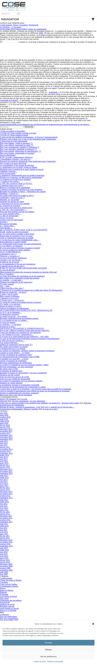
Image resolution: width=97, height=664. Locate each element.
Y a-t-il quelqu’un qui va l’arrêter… (14, 320)
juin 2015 (4, 443)
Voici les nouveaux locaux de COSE (14, 377)
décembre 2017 (6, 429)
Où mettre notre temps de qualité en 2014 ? (17, 195)
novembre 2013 (6, 471)
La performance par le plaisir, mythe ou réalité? (18, 167)
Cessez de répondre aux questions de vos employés (20, 332)
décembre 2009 (6, 564)
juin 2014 (4, 457)
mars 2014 (4, 463)
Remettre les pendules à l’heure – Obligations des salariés (23, 191)
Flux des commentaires (9, 618)
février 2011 (5, 536)
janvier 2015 (5, 447)
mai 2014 (3, 459)
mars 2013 (4, 485)
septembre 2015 (6, 439)
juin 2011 (3, 528)
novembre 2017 (6, 431)
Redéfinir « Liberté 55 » (9, 193)
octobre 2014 (5, 451)
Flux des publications (8, 616)
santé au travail (79, 124)
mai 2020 (3, 413)
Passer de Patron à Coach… (11, 306)
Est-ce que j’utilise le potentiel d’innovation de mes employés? (25, 330)
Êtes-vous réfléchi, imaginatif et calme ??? (16, 145)
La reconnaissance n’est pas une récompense (17, 264)
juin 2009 (4, 574)
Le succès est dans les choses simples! (15, 250)
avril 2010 (4, 556)
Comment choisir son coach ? (11, 185)
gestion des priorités (32, 124)
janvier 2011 (5, 538)
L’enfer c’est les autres (9, 294)
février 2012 (5, 512)
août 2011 (4, 524)
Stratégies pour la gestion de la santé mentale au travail (21, 169)
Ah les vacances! (7, 218)
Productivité (33, 25)
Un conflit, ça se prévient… (11, 304)
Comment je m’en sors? (9, 298)
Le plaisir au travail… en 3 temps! (13, 316)
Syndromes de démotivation (11, 371)
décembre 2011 (6, 516)
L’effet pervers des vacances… (12, 340)
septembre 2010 (6, 546)
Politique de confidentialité (55, 661)
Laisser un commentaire (37, 29)
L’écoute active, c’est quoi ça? (12, 300)
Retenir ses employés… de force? (13, 292)
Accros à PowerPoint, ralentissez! (13, 258)
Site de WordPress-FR (9, 620)
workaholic (53, 92)
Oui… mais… (5, 286)
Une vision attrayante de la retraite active (16, 208)
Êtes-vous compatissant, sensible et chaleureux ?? (19, 147)
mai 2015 (3, 445)
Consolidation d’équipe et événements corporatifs (19, 385)
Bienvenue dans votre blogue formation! (16, 395)
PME (41, 33)
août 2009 (4, 572)
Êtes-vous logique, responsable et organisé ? (17, 153)
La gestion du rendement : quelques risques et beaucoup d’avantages (27, 351)
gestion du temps (46, 124)
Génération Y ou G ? (8, 254)
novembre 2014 (6, 449)
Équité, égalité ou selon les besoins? (14, 232)
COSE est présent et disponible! (12, 131)
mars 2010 (4, 558)
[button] (93, 624)
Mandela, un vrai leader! (9, 200)
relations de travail (7, 604)
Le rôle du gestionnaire (9, 216)
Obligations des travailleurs (11, 600)
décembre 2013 (6, 469)
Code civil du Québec (8, 584)
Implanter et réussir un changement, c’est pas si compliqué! (23, 373)
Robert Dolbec (21, 29)
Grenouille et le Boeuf (9, 100)
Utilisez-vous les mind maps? (11, 220)
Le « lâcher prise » (7, 226)
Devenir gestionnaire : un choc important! (16, 367)
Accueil (24, 399)
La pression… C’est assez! (10, 27)
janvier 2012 (5, 514)
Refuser (48, 650)
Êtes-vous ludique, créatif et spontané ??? (16, 143)
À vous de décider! (7, 270)
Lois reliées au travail (8, 596)
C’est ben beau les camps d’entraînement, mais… (19, 240)
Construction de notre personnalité (13, 141)
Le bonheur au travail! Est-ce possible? (15, 179)
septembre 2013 (6, 473)
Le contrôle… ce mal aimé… (11, 280)
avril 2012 (4, 508)
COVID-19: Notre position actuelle (14, 135)
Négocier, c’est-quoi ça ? (10, 256)
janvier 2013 (5, 490)
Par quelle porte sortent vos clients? (14, 347)
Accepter (48, 643)
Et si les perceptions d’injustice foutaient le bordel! (20, 248)
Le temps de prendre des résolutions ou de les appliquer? (22, 276)
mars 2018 (4, 423)
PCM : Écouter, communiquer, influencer (16, 157)
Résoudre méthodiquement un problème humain (19, 318)
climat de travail (18, 124)
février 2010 (5, 560)
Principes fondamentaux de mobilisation (16, 363)
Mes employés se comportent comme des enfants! (19, 278)
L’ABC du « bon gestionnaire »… (13, 210)
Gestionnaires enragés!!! (9, 314)
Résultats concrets (7, 606)
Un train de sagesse (7, 322)
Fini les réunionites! (8, 155)
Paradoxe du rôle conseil (10, 375)
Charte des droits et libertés (10, 580)
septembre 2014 (6, 453)
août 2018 (4, 419)
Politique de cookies (40, 661)
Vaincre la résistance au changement (14, 308)
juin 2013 (4, 479)
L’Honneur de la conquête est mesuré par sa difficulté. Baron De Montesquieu (31, 290)
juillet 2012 (4, 502)
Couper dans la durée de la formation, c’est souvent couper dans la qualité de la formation (35, 389)
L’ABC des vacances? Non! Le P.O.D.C (16, 183)
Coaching (4, 582)
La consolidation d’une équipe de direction (17, 165)
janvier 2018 (5, 427)
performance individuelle (63, 124)
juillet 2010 (4, 550)
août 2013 (4, 475)
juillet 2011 (4, 526)
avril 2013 (4, 483)
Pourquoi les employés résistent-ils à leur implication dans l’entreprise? (28, 161)
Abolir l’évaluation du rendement (13, 361)
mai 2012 (3, 506)
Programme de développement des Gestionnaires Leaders (23, 387)
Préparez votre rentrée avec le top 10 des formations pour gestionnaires (28, 139)
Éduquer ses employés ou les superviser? (16, 282)
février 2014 (5, 465)
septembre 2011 (6, 522)
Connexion (4, 614)
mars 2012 (4, 510)
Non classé (4, 598)
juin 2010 (4, 552)
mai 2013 (3, 481)
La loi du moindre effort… (10, 214)
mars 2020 (4, 415)
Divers (15, 25)
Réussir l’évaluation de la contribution (15, 187)
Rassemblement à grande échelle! (13, 242)
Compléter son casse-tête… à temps (14, 359)
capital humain (6, 124)
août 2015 (4, 441)
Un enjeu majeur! (7, 284)
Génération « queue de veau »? (12, 197)
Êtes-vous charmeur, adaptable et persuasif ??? (18, 149)
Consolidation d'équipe (9, 586)
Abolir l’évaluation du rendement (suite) (16, 355)
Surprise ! (4, 222)
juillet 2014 (4, 455)
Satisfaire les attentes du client (12, 202)
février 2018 (5, 425)
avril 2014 (4, 461)
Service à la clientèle (8, 610)
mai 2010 (3, 554)
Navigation (10, 19)
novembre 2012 (6, 494)
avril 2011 (4, 532)
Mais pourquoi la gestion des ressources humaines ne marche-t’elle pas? (28, 272)
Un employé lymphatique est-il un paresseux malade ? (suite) (24, 365)
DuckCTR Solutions (8, 399)
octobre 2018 (5, 417)
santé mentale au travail (9, 608)
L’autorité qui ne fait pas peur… (12, 266)
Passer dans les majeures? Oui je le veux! (16, 236)
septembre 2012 (6, 498)
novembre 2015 (6, 437)
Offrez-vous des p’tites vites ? (12, 288)
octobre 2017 (5, 433)
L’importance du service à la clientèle (15, 204)
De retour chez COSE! (9, 369)
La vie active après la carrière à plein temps (17, 234)
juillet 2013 (4, 477)
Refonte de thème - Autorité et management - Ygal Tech (22, 407)
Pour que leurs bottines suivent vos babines (17, 212)
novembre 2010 (6, 542)
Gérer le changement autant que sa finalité (16, 238)
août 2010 (4, 548)
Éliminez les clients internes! (11, 383)
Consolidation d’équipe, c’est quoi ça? (15, 159)
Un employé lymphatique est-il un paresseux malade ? (21, 381)
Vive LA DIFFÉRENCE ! (10, 252)
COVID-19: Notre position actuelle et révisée (18, 133)
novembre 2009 (6, 566)
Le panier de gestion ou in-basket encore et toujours (20, 302)
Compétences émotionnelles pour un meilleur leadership (22, 175)
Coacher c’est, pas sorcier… (11, 260)
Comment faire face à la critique (12, 349)
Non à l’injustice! (7, 274)
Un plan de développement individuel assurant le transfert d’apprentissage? (29, 338)
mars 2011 (4, 534)
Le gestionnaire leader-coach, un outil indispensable (20, 244)
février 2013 (5, 488)
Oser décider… (6, 228)
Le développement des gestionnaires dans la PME (20, 357)
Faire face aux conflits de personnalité (15, 379)
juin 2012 (4, 504)
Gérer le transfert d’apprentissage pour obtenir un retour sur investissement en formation (35, 391)
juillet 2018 (4, 421)
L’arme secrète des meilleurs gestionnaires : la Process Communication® (29, 137)
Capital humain (6, 25)
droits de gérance (7, 590)
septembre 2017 (6, 435)
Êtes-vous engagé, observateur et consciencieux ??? (20, 151)
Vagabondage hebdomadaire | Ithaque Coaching (19, 409)
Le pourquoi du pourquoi (10, 206)
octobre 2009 (5, 568)
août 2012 (4, 500)
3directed (3, 401)
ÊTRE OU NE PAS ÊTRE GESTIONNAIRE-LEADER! (23, 268)
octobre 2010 (5, 544)
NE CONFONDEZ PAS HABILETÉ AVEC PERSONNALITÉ (26, 310)
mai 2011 (3, 530)
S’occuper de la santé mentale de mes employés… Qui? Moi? (24, 336)
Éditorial (3, 592)
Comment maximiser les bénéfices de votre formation (21, 189)
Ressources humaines (8, 224)
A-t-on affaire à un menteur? (11, 246)
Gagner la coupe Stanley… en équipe (15, 353)
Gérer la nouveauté (7, 173)
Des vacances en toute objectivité (13, 163)
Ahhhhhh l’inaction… (9, 171)
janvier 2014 (5, 467)
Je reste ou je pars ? (7, 326)
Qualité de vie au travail (9, 262)
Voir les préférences (48, 656)
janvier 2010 (5, 562)
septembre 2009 (6, 570)
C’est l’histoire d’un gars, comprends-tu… (16, 334)
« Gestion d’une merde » (10, 181)
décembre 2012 (6, 492)
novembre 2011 (6, 518)
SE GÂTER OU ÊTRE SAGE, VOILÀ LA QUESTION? (23, 230)
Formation (23, 25)
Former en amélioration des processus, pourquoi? (19, 393)
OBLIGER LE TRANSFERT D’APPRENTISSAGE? (22, 328)
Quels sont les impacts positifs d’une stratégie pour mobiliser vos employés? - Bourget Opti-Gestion (39, 403)
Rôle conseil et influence (10, 296)
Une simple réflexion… (9, 343)
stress (87, 124)
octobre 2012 (5, 496)
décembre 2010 (6, 540)
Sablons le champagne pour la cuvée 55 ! (16, 345)
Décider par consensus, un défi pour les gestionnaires (21, 177)
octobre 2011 (5, 520)
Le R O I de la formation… (11, 312)
